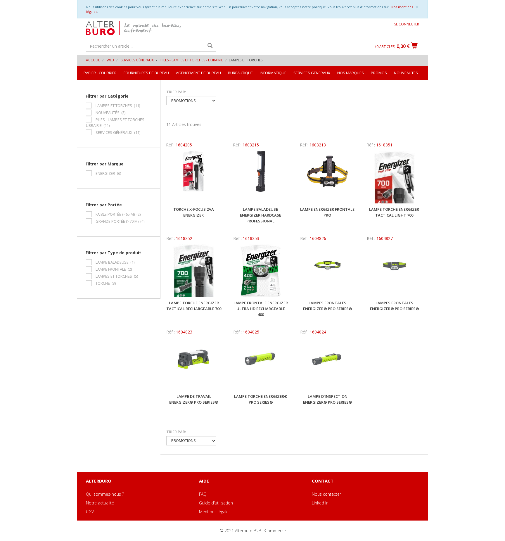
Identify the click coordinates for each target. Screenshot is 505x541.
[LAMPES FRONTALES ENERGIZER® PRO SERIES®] (327, 270)
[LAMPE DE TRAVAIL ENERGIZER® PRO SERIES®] (194, 364)
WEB (110, 60)
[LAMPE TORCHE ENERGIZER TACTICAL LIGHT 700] (394, 177)
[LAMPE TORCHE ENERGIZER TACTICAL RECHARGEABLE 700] (194, 270)
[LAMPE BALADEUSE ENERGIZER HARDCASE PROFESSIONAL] (260, 177)
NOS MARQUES (350, 72)
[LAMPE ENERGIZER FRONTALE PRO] (327, 177)
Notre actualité (100, 503)
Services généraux (137, 60)
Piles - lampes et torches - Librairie (191, 60)
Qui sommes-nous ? (105, 494)
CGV (90, 511)
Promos (379, 72)
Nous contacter (326, 494)
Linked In (320, 503)
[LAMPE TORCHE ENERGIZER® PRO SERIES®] (260, 364)
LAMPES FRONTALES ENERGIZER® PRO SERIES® (327, 305)
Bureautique (240, 72)
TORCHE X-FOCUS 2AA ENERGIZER (193, 212)
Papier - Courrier (100, 72)
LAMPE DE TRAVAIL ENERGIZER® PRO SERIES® (193, 399)
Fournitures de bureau (146, 72)
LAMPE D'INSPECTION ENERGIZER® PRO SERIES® (327, 399)
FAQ (203, 494)
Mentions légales (215, 511)
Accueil (93, 60)
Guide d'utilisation (216, 503)
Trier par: (176, 91)
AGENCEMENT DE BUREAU (198, 72)
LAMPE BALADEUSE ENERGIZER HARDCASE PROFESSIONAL (260, 215)
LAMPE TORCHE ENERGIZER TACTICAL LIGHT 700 (394, 212)
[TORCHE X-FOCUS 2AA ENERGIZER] (193, 177)
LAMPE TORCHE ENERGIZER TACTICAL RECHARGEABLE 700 (193, 305)
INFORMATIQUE (273, 72)
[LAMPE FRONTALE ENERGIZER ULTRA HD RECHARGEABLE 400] (260, 270)
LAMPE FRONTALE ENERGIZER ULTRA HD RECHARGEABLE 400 (261, 308)
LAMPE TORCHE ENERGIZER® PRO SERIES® (261, 399)
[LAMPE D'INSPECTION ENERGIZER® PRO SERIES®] (327, 364)
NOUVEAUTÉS (406, 72)
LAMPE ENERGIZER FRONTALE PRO (327, 212)
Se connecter (406, 24)
